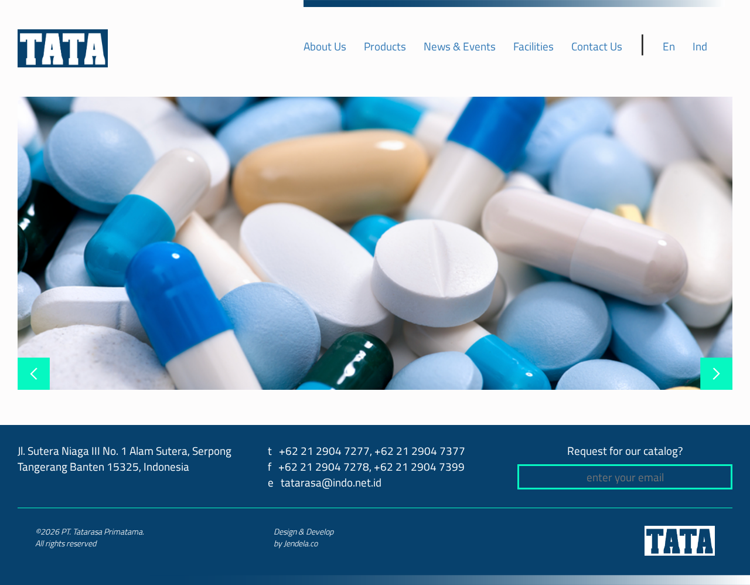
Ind (700, 46)
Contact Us (596, 46)
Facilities (533, 46)
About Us (325, 46)
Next (716, 374)
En (669, 46)
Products (385, 46)
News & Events (460, 46)
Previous (34, 374)
